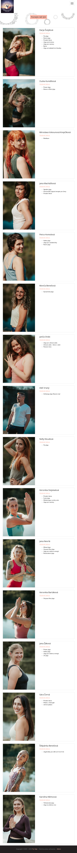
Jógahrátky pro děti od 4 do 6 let (53, 752)
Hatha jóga (46, 240)
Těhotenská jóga (48, 803)
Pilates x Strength (49, 702)
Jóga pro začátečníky (50, 242)
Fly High (34, 849)
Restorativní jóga (48, 553)
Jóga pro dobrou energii (51, 551)
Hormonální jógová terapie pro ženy (54, 191)
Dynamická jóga (48, 291)
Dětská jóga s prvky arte (51, 500)
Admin (59, 849)
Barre (45, 46)
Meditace (46, 138)
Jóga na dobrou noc (49, 805)
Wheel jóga (47, 547)
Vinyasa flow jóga (48, 549)
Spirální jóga (47, 189)
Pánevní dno (47, 347)
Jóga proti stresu (48, 42)
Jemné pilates (47, 704)
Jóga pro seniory (48, 44)
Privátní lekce (47, 40)
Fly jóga (45, 36)
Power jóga (47, 87)
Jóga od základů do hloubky (52, 48)
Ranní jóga (46, 38)
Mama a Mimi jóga (49, 89)
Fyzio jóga (46, 498)
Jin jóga (45, 655)
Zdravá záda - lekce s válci (51, 345)
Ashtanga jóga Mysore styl (51, 394)
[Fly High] (7, 6)
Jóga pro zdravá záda (50, 343)
